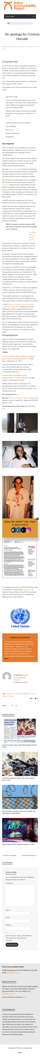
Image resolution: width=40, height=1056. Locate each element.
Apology (9, 694)
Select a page (10, 16)
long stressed (13, 169)
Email (8, 917)
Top (19, 1052)
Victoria (11, 696)
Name (8, 910)
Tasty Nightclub (25, 694)
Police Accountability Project (21, 677)
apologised (27, 589)
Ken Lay (16, 694)
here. (25, 997)
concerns (5, 185)
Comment (9, 883)
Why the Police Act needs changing (21, 398)
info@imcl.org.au (13, 973)
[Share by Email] (16, 705)
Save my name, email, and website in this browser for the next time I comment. (19, 938)
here (17, 394)
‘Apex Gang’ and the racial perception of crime (18, 844)
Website (8, 925)
